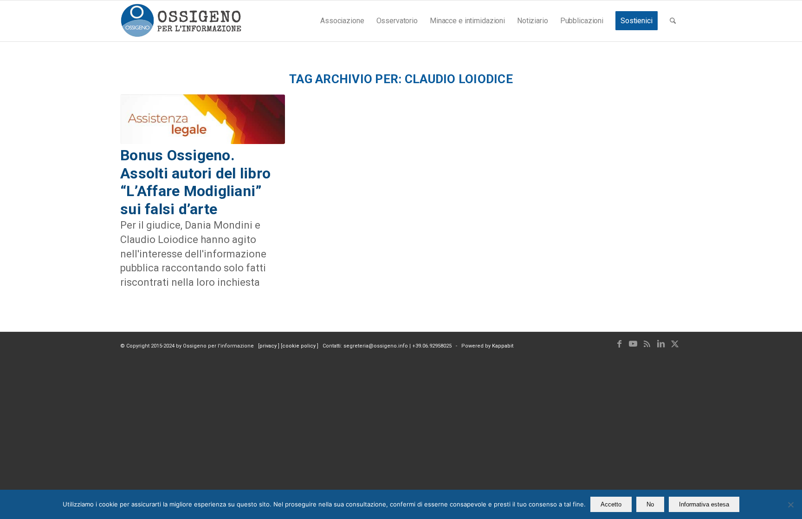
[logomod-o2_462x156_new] (180, 20)
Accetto (611, 504)
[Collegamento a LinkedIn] (661, 344)
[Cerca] (673, 20)
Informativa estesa (704, 504)
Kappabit (502, 346)
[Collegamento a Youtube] (633, 344)
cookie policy (299, 346)
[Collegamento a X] (675, 344)
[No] (790, 504)
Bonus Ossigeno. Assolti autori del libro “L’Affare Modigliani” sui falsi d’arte (195, 181)
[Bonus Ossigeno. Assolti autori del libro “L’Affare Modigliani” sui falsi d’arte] (202, 119)
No (650, 504)
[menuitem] (342, 20)
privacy (268, 346)
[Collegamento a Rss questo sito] (647, 344)
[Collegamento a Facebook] (619, 344)
